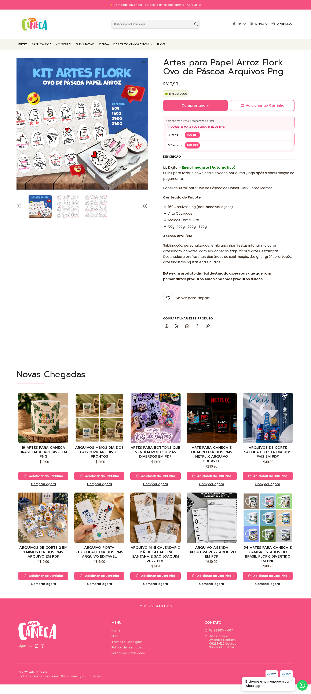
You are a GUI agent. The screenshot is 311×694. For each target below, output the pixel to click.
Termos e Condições (126, 642)
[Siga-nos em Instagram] (36, 646)
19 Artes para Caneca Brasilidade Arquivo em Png (43, 452)
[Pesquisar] (196, 24)
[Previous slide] (20, 206)
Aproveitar (36, 5)
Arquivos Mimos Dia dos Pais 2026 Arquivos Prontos (99, 452)
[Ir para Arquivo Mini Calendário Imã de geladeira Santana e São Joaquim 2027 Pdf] (155, 518)
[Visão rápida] (65, 422)
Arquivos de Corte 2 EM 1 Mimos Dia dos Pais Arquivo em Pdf (43, 552)
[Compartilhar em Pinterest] (197, 326)
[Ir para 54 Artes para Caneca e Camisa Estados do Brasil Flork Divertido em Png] (268, 518)
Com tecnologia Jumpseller (81, 676)
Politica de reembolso (127, 647)
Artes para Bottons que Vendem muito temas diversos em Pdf (155, 452)
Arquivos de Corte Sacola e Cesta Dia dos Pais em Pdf (267, 452)
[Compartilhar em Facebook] (166, 326)
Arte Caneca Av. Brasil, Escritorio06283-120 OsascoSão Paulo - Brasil (223, 642)
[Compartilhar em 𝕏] (176, 326)
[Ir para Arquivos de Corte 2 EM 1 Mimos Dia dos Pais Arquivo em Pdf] (43, 518)
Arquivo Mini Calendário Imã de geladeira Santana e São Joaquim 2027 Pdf (155, 554)
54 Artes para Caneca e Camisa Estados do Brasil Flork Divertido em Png (268, 554)
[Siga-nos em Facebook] (42, 646)
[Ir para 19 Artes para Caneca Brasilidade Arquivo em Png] (43, 418)
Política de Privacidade (128, 653)
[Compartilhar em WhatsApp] (187, 326)
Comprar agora (43, 484)
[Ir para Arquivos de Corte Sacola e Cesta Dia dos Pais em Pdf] (268, 418)
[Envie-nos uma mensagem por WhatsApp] (302, 685)
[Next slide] (145, 206)
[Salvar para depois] (65, 412)
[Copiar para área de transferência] (207, 326)
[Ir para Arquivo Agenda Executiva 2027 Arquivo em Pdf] (212, 518)
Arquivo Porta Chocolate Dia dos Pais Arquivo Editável (99, 552)
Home (115, 630)
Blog (114, 636)
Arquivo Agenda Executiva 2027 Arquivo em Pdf (211, 552)
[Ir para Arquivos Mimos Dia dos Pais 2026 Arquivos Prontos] (99, 418)
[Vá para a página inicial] (34, 24)
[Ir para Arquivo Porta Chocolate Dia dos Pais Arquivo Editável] (99, 518)
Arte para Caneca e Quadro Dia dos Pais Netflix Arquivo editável (211, 454)
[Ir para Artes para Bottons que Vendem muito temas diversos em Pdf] (155, 418)
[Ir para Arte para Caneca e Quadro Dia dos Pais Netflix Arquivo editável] (212, 418)
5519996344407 (221, 630)
